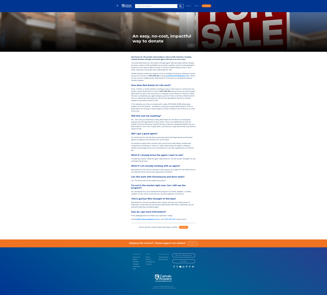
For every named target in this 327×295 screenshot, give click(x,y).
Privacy (157, 288)
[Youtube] (180, 266)
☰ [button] (117, 5)
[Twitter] (177, 266)
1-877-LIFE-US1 (169, 219)
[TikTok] (189, 266)
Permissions (163, 259)
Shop (197, 6)
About (188, 6)
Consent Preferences (171, 288)
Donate (206, 6)
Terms (152, 288)
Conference (150, 262)
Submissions (163, 257)
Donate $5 (183, 227)
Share (191, 45)
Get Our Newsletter (184, 255)
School (148, 259)
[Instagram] (183, 266)
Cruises (148, 264)
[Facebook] (174, 266)
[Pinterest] (186, 266)
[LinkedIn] (193, 266)
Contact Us (162, 288)
